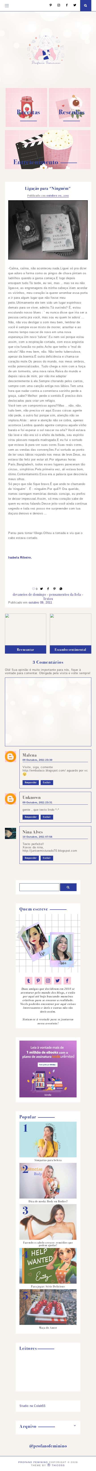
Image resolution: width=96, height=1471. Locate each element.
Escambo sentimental (70, 650)
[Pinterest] (48, 5)
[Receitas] (26, 126)
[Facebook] (64, 5)
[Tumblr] (28, 980)
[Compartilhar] (61, 589)
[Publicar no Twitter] (41, 589)
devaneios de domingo (29, 594)
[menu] (7, 5)
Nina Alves (33, 832)
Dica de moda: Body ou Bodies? (48, 1201)
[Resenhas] (69, 126)
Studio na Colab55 (32, 1406)
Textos (48, 599)
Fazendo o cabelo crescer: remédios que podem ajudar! (48, 1244)
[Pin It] (54, 589)
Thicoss (58, 1465)
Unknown (32, 797)
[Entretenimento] (47, 168)
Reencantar (25, 650)
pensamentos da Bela (65, 594)
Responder (31, 783)
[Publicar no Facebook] (48, 589)
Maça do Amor (48, 1327)
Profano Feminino (33, 1462)
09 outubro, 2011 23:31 (37, 802)
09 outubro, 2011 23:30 (37, 760)
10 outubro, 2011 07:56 (37, 836)
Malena (30, 755)
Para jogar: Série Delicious (48, 1286)
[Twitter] (72, 5)
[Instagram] (56, 5)
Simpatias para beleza (48, 1160)
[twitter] (57, 980)
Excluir (47, 783)
